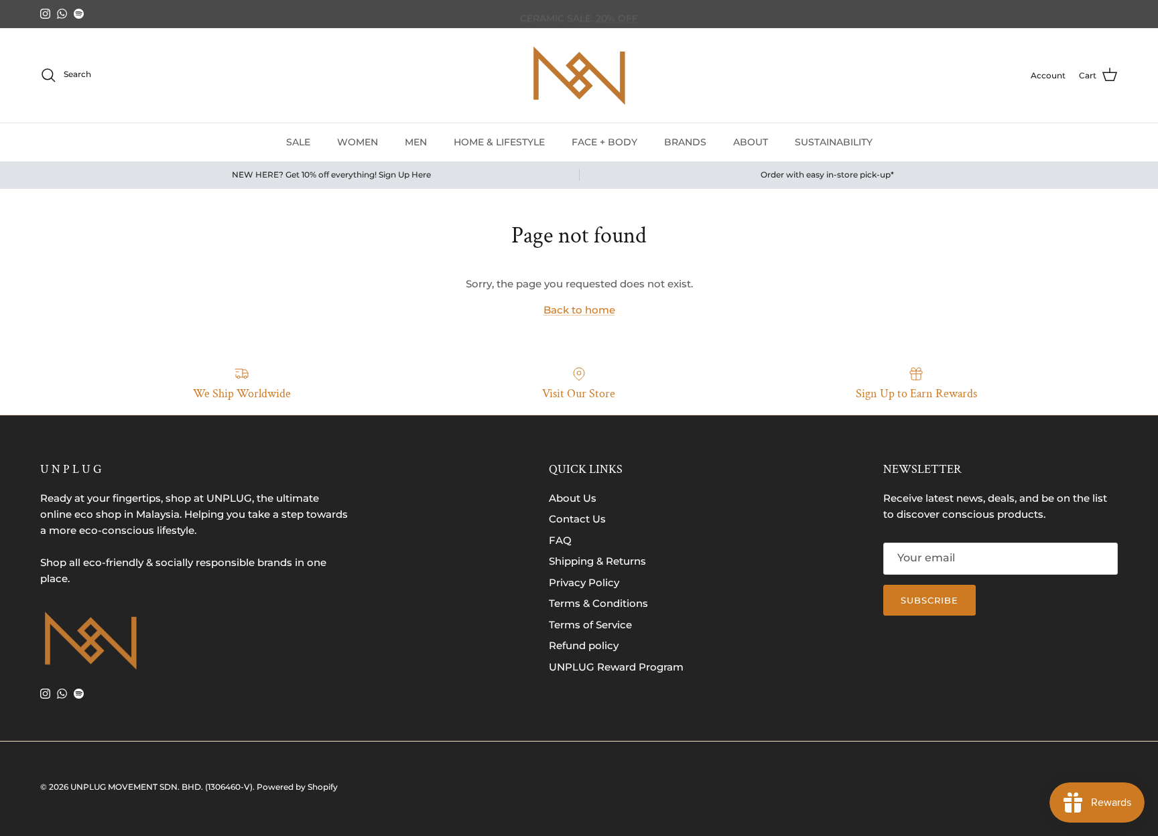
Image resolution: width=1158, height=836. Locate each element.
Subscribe (929, 600)
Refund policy (584, 645)
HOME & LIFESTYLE (499, 141)
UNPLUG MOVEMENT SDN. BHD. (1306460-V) (161, 787)
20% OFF (617, 15)
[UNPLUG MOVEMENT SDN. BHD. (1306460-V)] (579, 75)
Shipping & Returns (597, 561)
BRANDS (685, 141)
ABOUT (750, 141)
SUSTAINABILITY (834, 141)
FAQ (560, 540)
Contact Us (577, 518)
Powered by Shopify (297, 787)
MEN (416, 141)
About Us (572, 498)
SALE (298, 141)
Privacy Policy (584, 582)
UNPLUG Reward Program (616, 666)
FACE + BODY (604, 141)
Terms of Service (590, 624)
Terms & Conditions (598, 603)
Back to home (579, 309)
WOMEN (357, 141)
